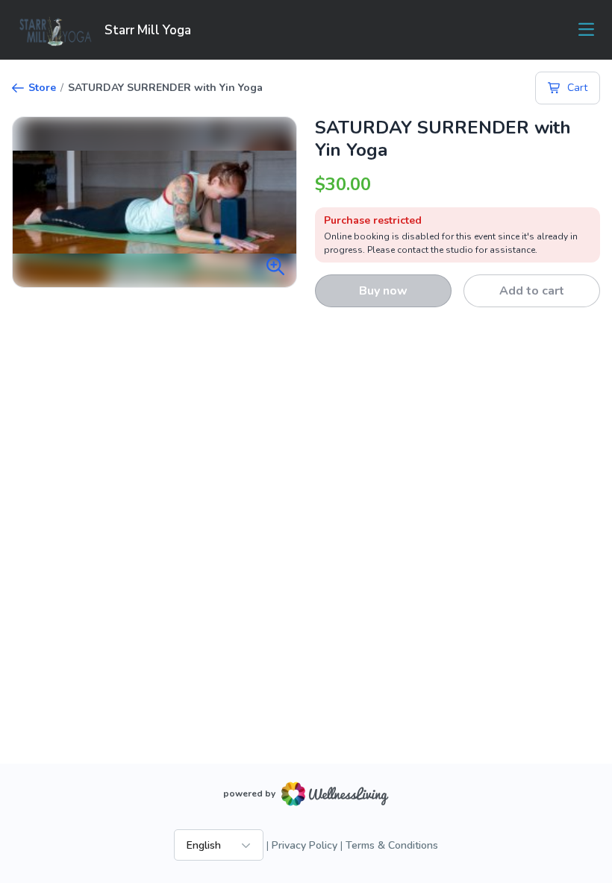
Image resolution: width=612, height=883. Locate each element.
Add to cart (531, 291)
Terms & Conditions (392, 845)
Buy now (383, 291)
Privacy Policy (304, 845)
